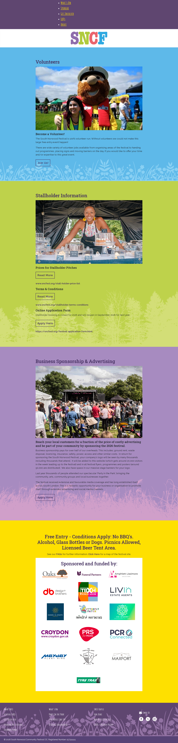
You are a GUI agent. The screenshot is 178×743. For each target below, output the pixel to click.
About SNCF (8, 709)
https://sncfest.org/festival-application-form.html (64, 331)
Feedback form (10, 729)
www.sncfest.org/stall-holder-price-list (58, 283)
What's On (53, 709)
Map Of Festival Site (102, 719)
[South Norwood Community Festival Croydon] (89, 38)
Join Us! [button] (42, 162)
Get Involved (10, 719)
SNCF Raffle (99, 709)
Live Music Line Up (57, 719)
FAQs (59, 554)
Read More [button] (45, 275)
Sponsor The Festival (13, 724)
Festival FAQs (9, 714)
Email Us (146, 712)
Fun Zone (98, 714)
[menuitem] (66, 3)
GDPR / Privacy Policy (103, 724)
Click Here (94, 554)
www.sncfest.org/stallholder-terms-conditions (62, 304)
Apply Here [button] (45, 323)
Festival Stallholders (58, 724)
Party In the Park (56, 714)
